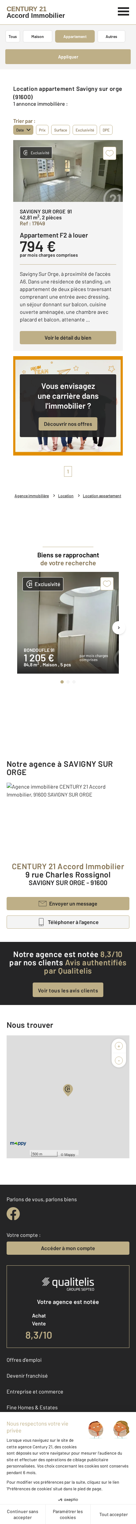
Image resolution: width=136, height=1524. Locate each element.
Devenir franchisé (27, 1375)
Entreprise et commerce (35, 1391)
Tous (13, 36)
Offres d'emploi (24, 1360)
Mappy (69, 1154)
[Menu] (123, 11)
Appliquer (68, 56)
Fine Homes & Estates (32, 1407)
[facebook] (13, 1213)
